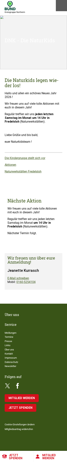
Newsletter (10, 366)
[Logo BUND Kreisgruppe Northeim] (10, 5)
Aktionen (10, 165)
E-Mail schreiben (18, 278)
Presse (8, 341)
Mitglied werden (49, 456)
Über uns (9, 349)
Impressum (11, 357)
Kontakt (9, 353)
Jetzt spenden (15, 456)
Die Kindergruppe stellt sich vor (25, 158)
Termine (9, 337)
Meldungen (10, 332)
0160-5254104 (26, 282)
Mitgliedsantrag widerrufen (19, 429)
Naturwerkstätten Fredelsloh (23, 171)
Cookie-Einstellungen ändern (20, 424)
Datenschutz (11, 362)
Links (7, 345)
